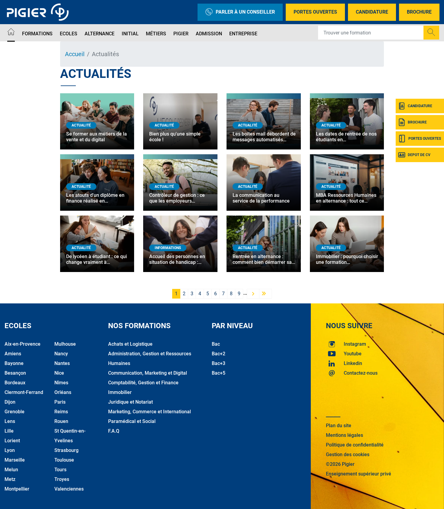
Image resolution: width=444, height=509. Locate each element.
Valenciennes (69, 489)
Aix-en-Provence (22, 344)
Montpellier (17, 489)
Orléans (62, 392)
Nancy (61, 354)
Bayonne (14, 363)
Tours (60, 469)
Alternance (99, 34)
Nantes (62, 363)
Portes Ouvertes (315, 12)
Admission (209, 34)
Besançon (15, 373)
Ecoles (68, 34)
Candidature (372, 12)
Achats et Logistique (130, 344)
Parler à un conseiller (245, 12)
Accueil (75, 54)
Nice (59, 373)
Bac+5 (218, 373)
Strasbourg (66, 450)
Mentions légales (344, 435)
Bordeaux (15, 383)
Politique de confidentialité (355, 445)
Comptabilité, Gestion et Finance (143, 383)
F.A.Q (113, 431)
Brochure (419, 12)
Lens (10, 421)
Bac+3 (218, 363)
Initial (130, 34)
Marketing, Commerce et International (149, 412)
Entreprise (243, 34)
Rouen (61, 421)
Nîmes (61, 383)
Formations (37, 34)
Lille (9, 431)
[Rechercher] (431, 33)
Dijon (10, 402)
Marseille (15, 460)
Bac (216, 344)
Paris (60, 402)
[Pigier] (39, 12)
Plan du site (338, 425)
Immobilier (120, 392)
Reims (61, 412)
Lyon (10, 450)
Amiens (13, 354)
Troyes (61, 479)
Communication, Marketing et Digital (147, 373)
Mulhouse (65, 344)
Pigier (180, 34)
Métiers (156, 34)
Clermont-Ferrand (24, 392)
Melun (11, 469)
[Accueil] (11, 32)
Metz (10, 479)
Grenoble (14, 412)
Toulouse (64, 460)
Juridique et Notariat (130, 402)
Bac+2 (218, 354)
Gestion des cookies (347, 454)
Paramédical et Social (132, 421)
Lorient (12, 440)
